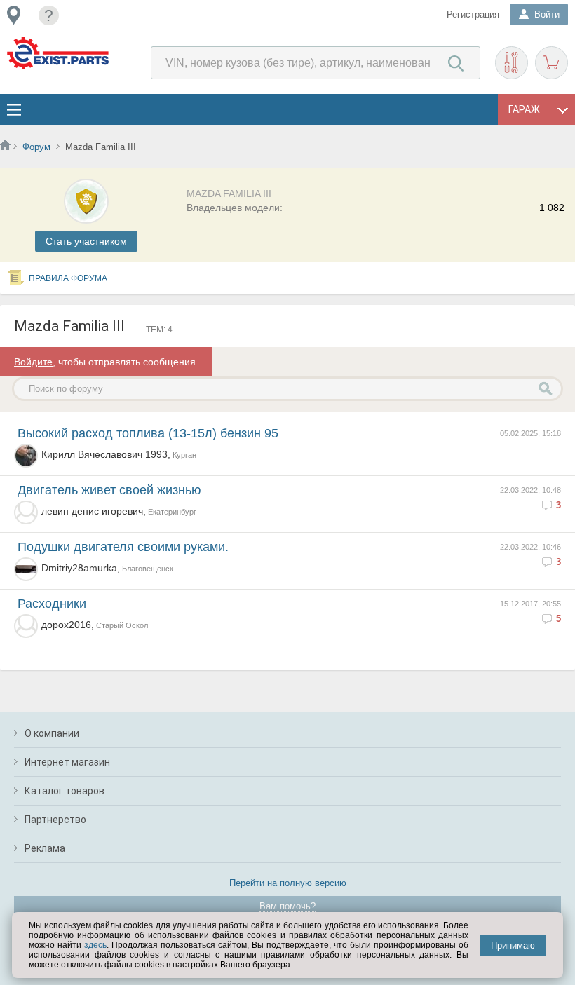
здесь (95, 945)
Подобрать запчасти (511, 62)
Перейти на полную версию (287, 883)
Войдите (33, 361)
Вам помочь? (287, 906)
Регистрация (473, 14)
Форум (36, 147)
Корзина (551, 62)
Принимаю (513, 945)
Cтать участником (86, 241)
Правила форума (68, 278)
